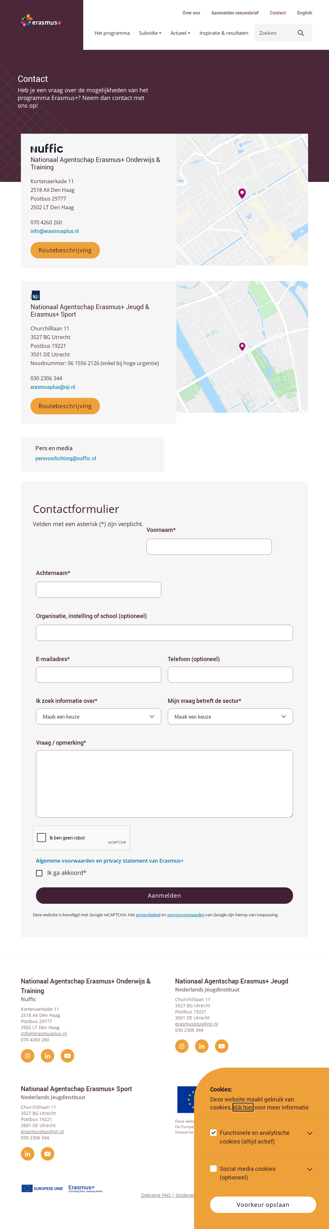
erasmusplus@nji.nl (53, 386)
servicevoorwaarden (185, 915)
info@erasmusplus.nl (55, 231)
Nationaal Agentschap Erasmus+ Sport (76, 1088)
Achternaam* (53, 573)
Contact (278, 13)
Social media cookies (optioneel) (247, 1173)
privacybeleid (148, 915)
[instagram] (27, 1056)
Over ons (191, 13)
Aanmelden (164, 895)
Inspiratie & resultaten (224, 33)
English (304, 13)
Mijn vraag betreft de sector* (204, 700)
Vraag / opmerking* (61, 742)
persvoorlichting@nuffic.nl (65, 458)
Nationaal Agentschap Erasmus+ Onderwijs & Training (86, 986)
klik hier (243, 1107)
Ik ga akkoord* (66, 872)
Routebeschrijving (65, 250)
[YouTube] (67, 1056)
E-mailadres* (53, 659)
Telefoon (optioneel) (194, 659)
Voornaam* (161, 530)
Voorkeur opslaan (263, 1204)
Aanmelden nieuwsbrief (235, 13)
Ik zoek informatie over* (66, 700)
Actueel (179, 33)
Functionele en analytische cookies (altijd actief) (255, 1137)
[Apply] (301, 32)
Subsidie (149, 33)
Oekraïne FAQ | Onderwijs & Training (181, 1195)
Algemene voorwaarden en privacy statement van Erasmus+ (109, 860)
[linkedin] (47, 1056)
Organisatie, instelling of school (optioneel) (91, 616)
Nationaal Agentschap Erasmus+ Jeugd (231, 981)
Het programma (112, 33)
